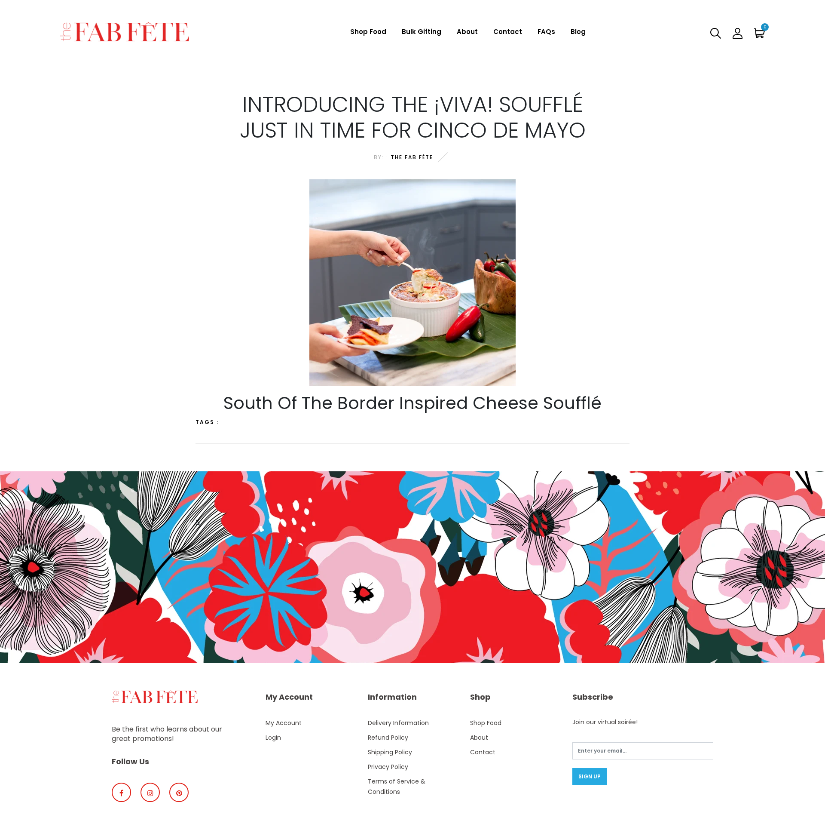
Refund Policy (388, 737)
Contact (507, 31)
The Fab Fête (412, 157)
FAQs (546, 31)
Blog (578, 31)
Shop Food (368, 31)
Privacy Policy (388, 766)
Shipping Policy (390, 752)
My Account (284, 723)
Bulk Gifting (421, 31)
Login (273, 737)
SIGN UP (589, 776)
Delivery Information (398, 723)
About (467, 31)
